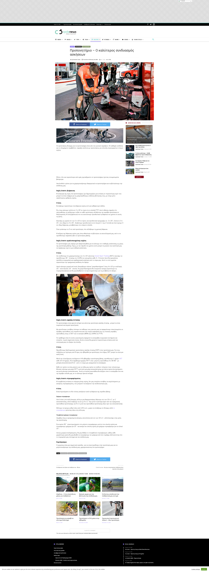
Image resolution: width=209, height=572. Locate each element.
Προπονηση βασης (72, 453)
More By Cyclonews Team (79, 474)
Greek (183, 1)
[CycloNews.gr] (65, 28)
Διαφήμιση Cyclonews (89, 24)
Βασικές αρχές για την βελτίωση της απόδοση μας (88, 495)
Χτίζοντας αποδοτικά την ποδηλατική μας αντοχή (110, 495)
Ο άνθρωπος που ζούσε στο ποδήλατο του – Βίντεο (68, 466)
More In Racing (94, 474)
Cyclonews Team (76, 59)
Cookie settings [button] (195, 569)
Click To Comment (89, 530)
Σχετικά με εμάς (67, 24)
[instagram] (154, 24)
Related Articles (62, 474)
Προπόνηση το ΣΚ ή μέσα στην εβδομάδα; (89, 519)
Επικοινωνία (108, 24)
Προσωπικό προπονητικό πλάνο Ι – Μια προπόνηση (110, 519)
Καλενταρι (99, 24)
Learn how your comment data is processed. (87, 533)
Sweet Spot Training (102, 256)
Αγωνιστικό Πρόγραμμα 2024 (63, 558)
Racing (72, 46)
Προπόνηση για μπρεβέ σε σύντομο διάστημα (64, 519)
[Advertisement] (89, 164)
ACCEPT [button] (204, 569)
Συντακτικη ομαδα (77, 24)
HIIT (120, 358)
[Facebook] (147, 24)
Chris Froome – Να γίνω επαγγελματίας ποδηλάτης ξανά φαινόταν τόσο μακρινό (109, 467)
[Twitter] (150, 24)
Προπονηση (78, 46)
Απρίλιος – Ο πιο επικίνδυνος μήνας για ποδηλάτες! (66, 495)
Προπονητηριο (82, 453)
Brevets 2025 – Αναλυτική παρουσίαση (66, 560)
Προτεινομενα (86, 46)
